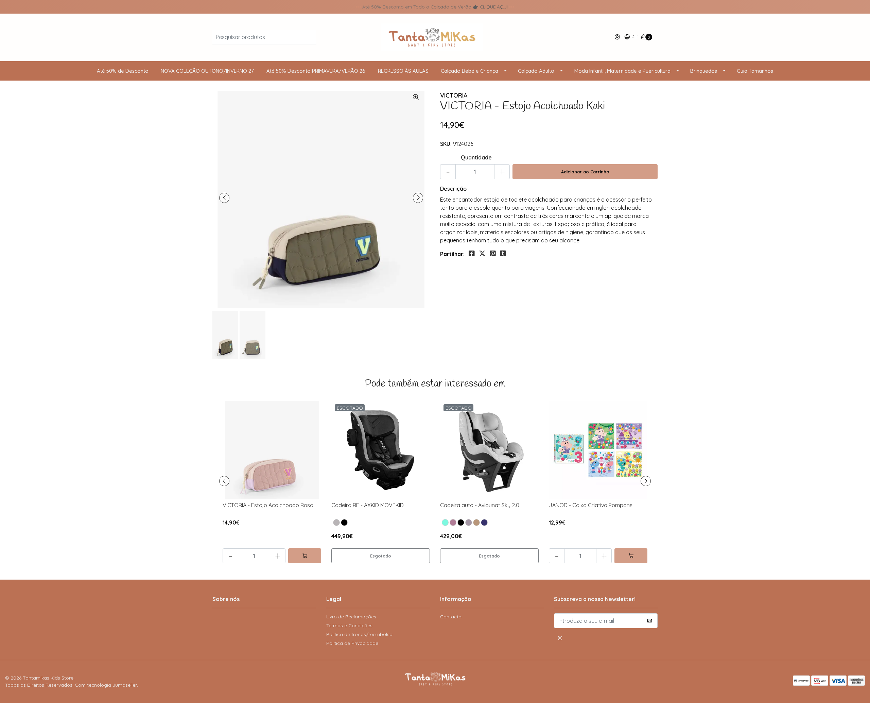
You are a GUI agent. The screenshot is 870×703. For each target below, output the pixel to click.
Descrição (453, 188)
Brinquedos (703, 71)
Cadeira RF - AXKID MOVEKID (367, 505)
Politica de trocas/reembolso (359, 634)
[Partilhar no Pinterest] (493, 253)
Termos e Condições (349, 625)
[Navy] (484, 522)
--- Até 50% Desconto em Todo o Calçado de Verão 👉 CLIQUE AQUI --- (435, 7)
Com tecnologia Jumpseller (106, 685)
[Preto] (344, 522)
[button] (631, 37)
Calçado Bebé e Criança (469, 71)
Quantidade (476, 157)
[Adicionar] (304, 555)
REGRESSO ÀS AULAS (403, 71)
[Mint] (445, 522)
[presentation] (224, 198)
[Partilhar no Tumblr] (503, 253)
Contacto (451, 617)
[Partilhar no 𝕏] (482, 253)
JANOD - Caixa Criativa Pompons (590, 505)
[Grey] (468, 522)
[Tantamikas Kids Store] (435, 36)
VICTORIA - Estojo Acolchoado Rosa (268, 505)
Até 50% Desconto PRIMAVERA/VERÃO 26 (315, 71)
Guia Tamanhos (755, 71)
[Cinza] (336, 522)
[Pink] (453, 522)
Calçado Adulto (536, 71)
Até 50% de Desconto (123, 71)
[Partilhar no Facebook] (472, 253)
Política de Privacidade (352, 643)
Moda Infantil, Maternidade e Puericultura (622, 71)
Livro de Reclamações (351, 617)
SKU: (446, 143)
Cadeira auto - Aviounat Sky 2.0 (479, 505)
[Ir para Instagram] (560, 639)
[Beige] (476, 522)
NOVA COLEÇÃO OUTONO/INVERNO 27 (207, 71)
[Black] (460, 522)
